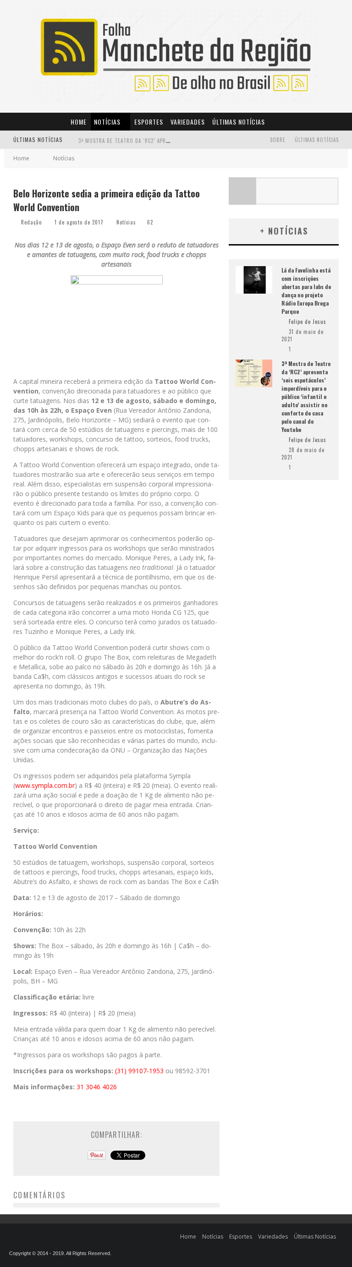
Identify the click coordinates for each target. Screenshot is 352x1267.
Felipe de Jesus (307, 321)
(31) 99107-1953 (139, 1070)
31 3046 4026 (97, 1086)
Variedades (187, 121)
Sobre (278, 139)
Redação (31, 222)
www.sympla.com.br (45, 785)
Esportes (148, 121)
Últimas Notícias (238, 121)
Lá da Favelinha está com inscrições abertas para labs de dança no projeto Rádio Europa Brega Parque (306, 290)
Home (79, 121)
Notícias (107, 121)
